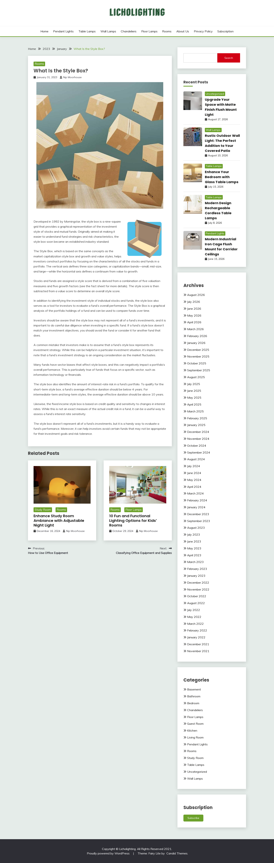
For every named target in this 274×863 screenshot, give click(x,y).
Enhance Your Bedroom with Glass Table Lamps (221, 177)
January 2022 (196, 637)
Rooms (166, 31)
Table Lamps (87, 31)
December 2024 (198, 432)
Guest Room (195, 723)
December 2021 (198, 644)
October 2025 (196, 363)
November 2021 (198, 651)
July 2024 (193, 466)
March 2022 (195, 624)
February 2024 (197, 500)
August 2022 (196, 603)
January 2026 (196, 343)
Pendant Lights (63, 31)
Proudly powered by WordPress (108, 853)
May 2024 (194, 480)
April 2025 (194, 404)
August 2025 (196, 377)
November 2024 (198, 439)
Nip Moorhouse (72, 77)
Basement (194, 689)
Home (44, 31)
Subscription (225, 31)
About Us (182, 31)
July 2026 (193, 302)
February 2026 (197, 336)
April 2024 (194, 487)
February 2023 (197, 569)
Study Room (43, 509)
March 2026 (195, 329)
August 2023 (196, 527)
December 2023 (198, 514)
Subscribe (193, 818)
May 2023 (194, 548)
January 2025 (196, 425)
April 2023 (194, 555)
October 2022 (196, 596)
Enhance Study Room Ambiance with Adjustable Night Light (59, 520)
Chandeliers (128, 31)
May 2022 (194, 617)
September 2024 (198, 452)
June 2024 (194, 473)
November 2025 (198, 356)
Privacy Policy (203, 31)
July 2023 (193, 534)
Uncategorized (215, 93)
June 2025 (194, 391)
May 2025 (194, 397)
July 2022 (193, 610)
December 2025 (198, 350)
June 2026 (194, 308)
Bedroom (193, 703)
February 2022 (197, 630)
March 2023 (195, 562)
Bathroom (193, 696)
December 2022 (198, 582)
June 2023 (194, 541)
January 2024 (196, 507)
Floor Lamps (149, 31)
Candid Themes (177, 853)
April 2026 (194, 322)
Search (228, 58)
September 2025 (198, 370)
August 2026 (196, 295)
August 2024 (196, 459)
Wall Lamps (108, 31)
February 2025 (197, 418)
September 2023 (198, 521)
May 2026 (194, 315)
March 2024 (195, 493)
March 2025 (195, 411)
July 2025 (193, 384)
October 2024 (196, 445)
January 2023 (196, 576)
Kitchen (192, 730)
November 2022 (198, 589)
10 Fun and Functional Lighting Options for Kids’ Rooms (133, 520)
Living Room (195, 737)
